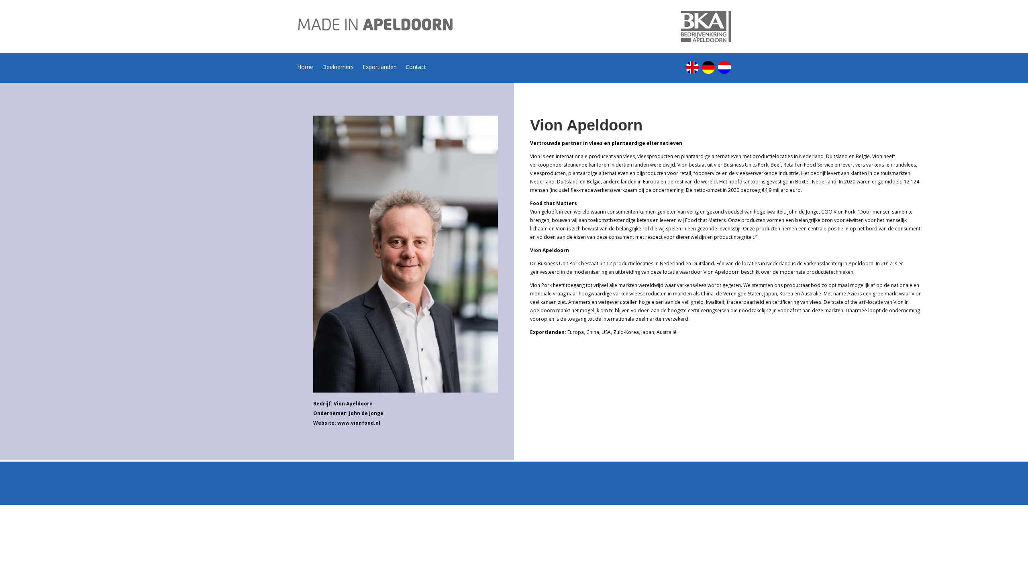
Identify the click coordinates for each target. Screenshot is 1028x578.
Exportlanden (380, 67)
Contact (416, 67)
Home (305, 67)
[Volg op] (692, 67)
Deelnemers (338, 67)
